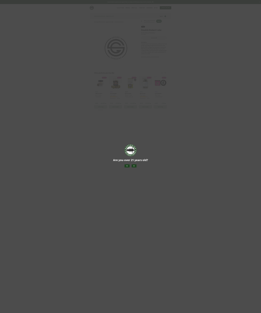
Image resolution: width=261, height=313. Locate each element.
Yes (127, 165)
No (134, 165)
